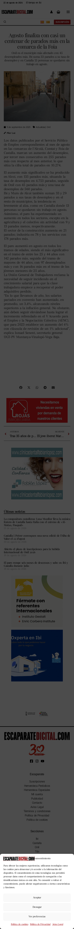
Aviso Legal (57, 924)
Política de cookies (19, 924)
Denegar (37, 907)
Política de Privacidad (40, 924)
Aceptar (37, 897)
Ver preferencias (37, 916)
